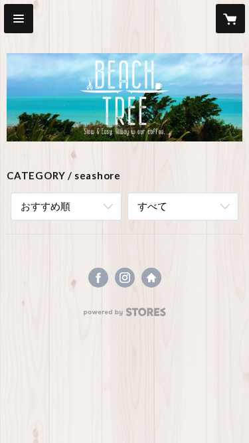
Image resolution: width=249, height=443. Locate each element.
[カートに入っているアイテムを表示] (230, 18)
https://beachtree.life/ (151, 278)
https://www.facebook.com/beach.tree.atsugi (98, 278)
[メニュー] (18, 18)
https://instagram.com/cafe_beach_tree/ (125, 278)
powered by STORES (124, 315)
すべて (152, 206)
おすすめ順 (45, 206)
